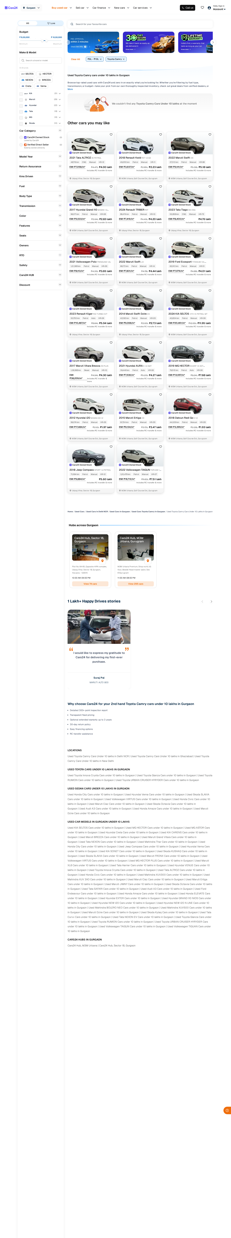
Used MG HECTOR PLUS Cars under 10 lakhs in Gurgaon (161, 860)
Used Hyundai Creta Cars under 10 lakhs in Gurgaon (128, 832)
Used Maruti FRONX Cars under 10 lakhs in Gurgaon (170, 856)
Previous (67, 42)
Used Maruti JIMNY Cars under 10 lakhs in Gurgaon (134, 884)
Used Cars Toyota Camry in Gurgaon (148, 511)
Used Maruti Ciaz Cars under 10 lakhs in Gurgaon (116, 804)
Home (70, 511)
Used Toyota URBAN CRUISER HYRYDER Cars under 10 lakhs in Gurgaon (157, 780)
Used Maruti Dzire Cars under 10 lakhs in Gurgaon (110, 912)
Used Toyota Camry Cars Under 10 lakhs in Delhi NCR (98, 756)
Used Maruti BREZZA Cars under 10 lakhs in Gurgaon (109, 837)
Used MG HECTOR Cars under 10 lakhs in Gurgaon (154, 827)
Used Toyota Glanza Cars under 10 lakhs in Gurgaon (166, 775)
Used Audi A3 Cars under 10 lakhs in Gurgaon (105, 808)
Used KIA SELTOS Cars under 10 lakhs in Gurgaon (96, 827)
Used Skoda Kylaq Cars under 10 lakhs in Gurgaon (169, 912)
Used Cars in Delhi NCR (97, 511)
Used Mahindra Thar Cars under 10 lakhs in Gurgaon (167, 841)
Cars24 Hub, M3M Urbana (82, 945)
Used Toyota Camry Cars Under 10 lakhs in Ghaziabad (162, 756)
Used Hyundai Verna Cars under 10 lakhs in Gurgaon (154, 794)
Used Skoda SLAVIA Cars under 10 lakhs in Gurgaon (108, 856)
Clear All (75, 59)
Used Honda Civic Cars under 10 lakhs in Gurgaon (107, 874)
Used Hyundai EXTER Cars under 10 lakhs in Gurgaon (129, 898)
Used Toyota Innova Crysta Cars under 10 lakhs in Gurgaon (101, 775)
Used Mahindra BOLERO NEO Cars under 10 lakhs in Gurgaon (123, 907)
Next (213, 42)
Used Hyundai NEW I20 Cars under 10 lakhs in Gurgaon (123, 903)
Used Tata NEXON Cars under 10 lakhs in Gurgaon (107, 841)
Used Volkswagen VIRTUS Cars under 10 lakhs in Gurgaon (138, 799)
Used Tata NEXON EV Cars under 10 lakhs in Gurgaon (143, 917)
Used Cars (79, 511)
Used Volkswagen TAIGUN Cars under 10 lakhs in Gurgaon (132, 926)
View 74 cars (90, 583)
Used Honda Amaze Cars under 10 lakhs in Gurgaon (162, 808)
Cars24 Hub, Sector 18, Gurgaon (117, 945)
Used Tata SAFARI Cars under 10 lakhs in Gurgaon (110, 888)
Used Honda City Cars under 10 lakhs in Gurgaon (95, 794)
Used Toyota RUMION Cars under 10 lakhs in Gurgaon (122, 921)
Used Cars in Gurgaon (120, 511)
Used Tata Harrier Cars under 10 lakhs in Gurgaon (138, 865)
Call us (189, 7)
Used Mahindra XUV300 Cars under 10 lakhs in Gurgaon (170, 874)
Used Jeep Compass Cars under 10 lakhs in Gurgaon (148, 846)
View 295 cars (135, 583)
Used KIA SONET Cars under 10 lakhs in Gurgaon (127, 851)
